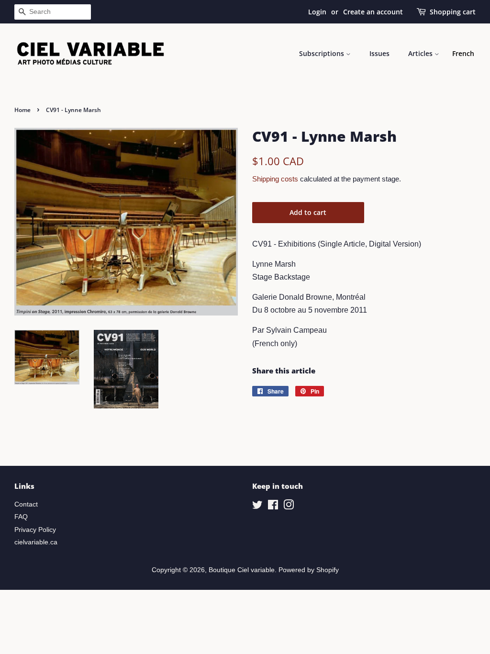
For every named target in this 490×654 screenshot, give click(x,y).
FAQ (21, 516)
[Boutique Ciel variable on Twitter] (257, 506)
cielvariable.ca (35, 542)
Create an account (373, 11)
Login (317, 11)
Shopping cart (453, 11)
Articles (421, 53)
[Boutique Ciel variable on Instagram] (288, 506)
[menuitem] (463, 53)
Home (22, 110)
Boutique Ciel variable (242, 570)
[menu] (463, 53)
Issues (379, 53)
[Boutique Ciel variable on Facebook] (272, 506)
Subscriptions (322, 53)
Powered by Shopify (308, 570)
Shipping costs (275, 179)
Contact (26, 504)
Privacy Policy (35, 529)
